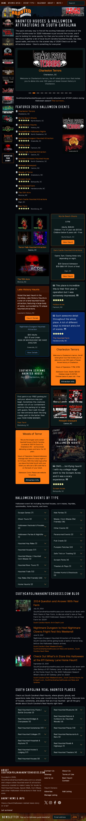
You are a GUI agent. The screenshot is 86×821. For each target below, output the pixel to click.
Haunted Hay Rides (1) (27, 543)
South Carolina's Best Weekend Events (47, 646)
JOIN (74, 817)
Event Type (29, 3)
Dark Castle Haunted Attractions (32, 199)
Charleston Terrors (26, 111)
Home (3, 3)
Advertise (48, 791)
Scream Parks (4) (61, 560)
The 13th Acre (24, 192)
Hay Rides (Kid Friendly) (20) (30, 578)
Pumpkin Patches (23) (63, 547)
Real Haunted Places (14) (64, 728)
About (50, 3)
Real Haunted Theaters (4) (65, 752)
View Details (32, 352)
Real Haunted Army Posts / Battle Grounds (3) (30, 711)
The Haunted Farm (26, 186)
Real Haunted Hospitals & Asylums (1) (29, 741)
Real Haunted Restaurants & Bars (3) (66, 735)
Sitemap (47, 774)
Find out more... (58, 101)
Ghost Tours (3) (25, 519)
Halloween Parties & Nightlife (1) (30, 535)
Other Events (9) (61, 528)
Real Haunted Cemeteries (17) (31, 728)
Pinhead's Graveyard (27, 165)
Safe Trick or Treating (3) (65, 553)
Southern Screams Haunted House (33, 158)
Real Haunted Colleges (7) (29, 734)
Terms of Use (68, 774)
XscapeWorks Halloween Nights (32, 131)
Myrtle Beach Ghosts (27, 118)
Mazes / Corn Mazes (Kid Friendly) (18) (64, 520)
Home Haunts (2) (25, 584)
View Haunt (68, 242)
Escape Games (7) (25, 513)
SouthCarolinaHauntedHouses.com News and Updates (53, 649)
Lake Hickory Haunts (27, 125)
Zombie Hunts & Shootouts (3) (65, 573)
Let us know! (6, 810)
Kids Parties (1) (60, 513)
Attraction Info (32, 480)
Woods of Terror (25, 172)
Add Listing (67, 791)
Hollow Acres (24, 145)
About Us (66, 771)
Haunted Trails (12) (26, 571)
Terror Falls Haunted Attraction (50, 70)
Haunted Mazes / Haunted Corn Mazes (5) (29, 557)
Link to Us (48, 778)
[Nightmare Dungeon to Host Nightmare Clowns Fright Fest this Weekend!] (23, 632)
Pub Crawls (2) (60, 541)
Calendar (41, 3)
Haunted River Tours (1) (28, 565)
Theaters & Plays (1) (62, 566)
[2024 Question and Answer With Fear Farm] (23, 605)
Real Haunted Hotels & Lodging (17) (28, 751)
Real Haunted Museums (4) (65, 710)
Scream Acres (24, 179)
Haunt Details (32, 318)
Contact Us (49, 771)
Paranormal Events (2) (63, 534)
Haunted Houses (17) (27, 550)
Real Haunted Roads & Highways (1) (63, 744)
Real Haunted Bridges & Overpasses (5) (28, 720)
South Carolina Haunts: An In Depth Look (48, 623)
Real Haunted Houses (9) (29, 759)
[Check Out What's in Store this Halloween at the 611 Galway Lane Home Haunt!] (23, 660)
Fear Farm (22, 206)
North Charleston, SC (32, 377)
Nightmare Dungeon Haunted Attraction (35, 138)
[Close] (82, 817)
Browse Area (14, 3)
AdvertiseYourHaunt (8, 158)
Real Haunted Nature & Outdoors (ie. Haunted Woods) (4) (64, 719)
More (59, 3)
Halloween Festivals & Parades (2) (31, 526)
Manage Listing (50, 795)
